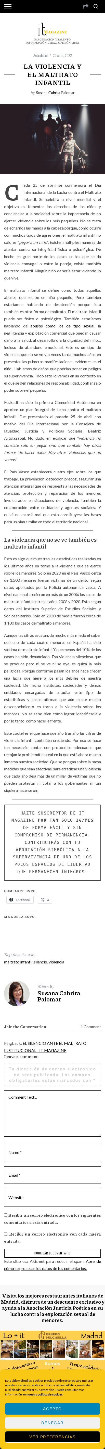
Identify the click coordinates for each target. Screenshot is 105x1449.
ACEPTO (52, 1409)
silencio (40, 961)
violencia (56, 961)
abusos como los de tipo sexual (62, 325)
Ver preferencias (52, 1437)
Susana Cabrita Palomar (55, 92)
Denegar (52, 1423)
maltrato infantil (18, 961)
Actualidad (40, 55)
